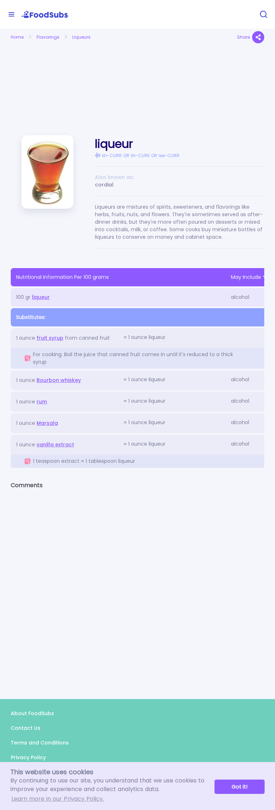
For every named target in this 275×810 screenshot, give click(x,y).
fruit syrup (50, 337)
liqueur (41, 297)
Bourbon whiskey (59, 380)
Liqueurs (81, 37)
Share (243, 37)
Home (17, 37)
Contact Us (25, 728)
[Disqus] (137, 587)
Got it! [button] (239, 786)
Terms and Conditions (40, 742)
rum (42, 401)
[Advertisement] (49, 81)
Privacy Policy (28, 757)
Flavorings (48, 37)
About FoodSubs (32, 713)
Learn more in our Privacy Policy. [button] (57, 799)
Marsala (47, 423)
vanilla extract (55, 444)
